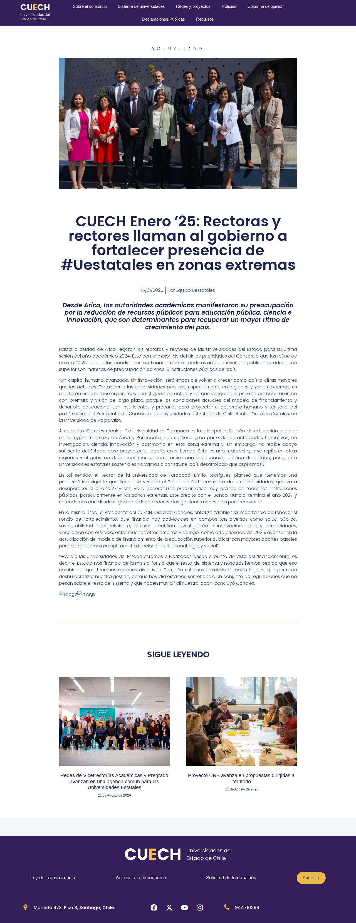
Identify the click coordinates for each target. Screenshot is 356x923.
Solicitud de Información (231, 877)
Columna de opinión (265, 6)
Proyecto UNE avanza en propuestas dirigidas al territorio (242, 778)
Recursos (205, 19)
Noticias (229, 6)
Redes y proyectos (193, 6)
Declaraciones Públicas (163, 19)
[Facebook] (154, 908)
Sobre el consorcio (90, 6)
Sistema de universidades (141, 6)
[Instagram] (200, 908)
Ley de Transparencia (52, 877)
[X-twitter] (169, 908)
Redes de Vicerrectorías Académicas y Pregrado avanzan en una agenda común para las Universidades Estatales (114, 781)
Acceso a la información (141, 877)
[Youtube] (184, 908)
